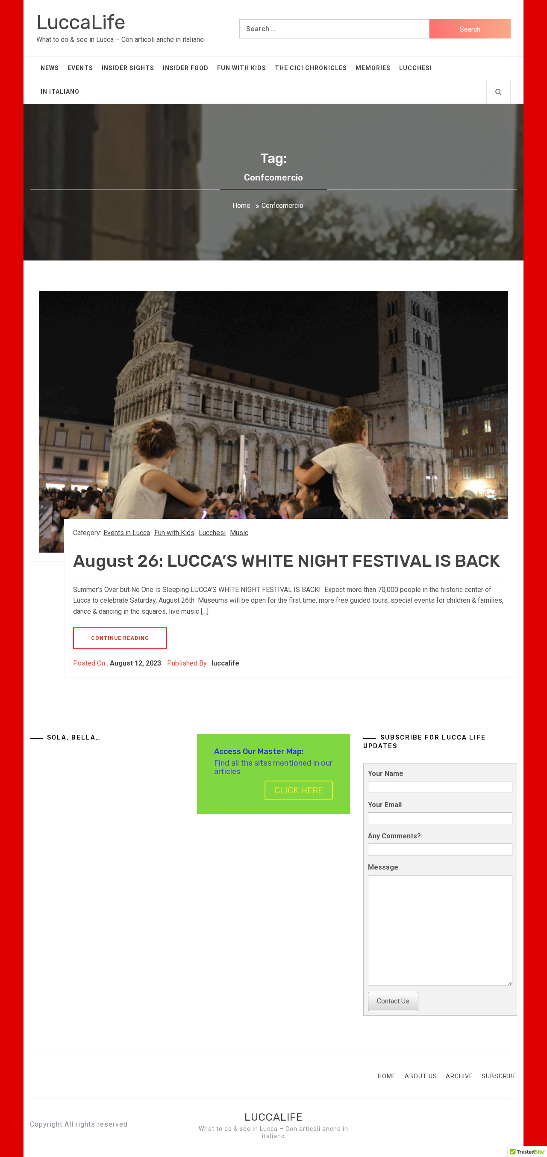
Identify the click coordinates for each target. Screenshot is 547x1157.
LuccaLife (81, 22)
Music (239, 533)
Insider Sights (128, 68)
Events (80, 68)
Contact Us (393, 1001)
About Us (421, 1076)
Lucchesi (415, 68)
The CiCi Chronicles (311, 68)
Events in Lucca (126, 533)
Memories (373, 68)
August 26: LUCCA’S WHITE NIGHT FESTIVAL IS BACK (286, 561)
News (50, 68)
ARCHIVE (459, 1076)
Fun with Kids (241, 68)
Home (387, 1076)
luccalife (225, 663)
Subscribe (499, 1076)
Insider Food (186, 68)
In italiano (60, 91)
